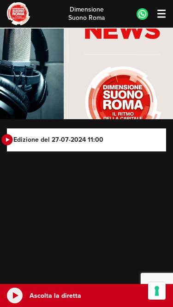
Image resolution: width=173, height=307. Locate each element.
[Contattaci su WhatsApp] (142, 14)
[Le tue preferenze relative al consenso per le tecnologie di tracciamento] (157, 291)
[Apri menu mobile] (157, 14)
